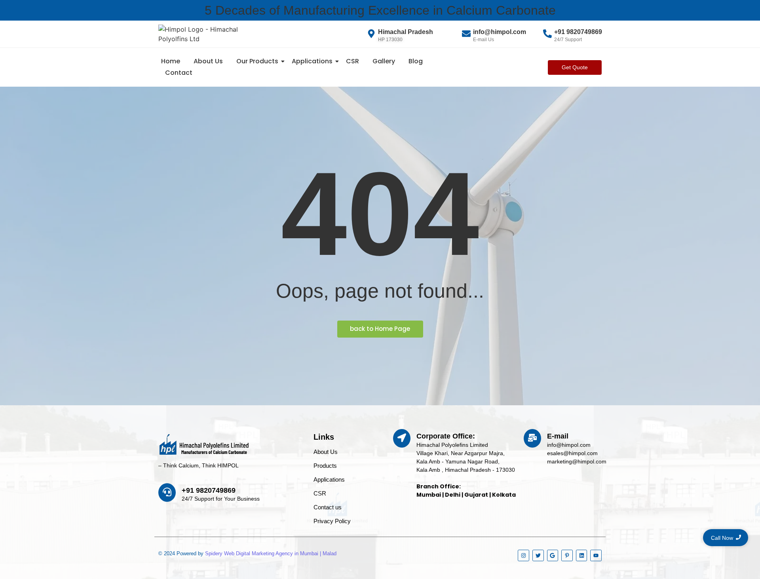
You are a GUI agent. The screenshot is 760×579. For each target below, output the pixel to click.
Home (170, 61)
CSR (352, 61)
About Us (208, 61)
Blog (415, 61)
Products (325, 465)
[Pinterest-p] (567, 555)
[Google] (553, 555)
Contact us (328, 507)
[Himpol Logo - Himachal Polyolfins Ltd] (209, 34)
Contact (178, 72)
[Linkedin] (581, 555)
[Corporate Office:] (401, 438)
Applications (312, 61)
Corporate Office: (445, 436)
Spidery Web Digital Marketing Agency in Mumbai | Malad (270, 553)
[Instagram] (523, 555)
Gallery (383, 61)
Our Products (257, 61)
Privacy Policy (332, 521)
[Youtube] (596, 555)
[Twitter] (538, 555)
